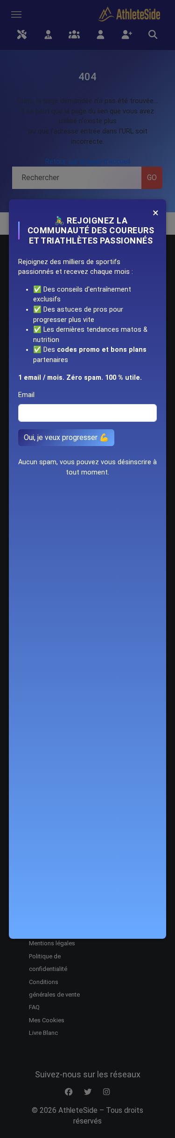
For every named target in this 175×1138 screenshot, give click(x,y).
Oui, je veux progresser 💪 (66, 437)
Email (26, 395)
